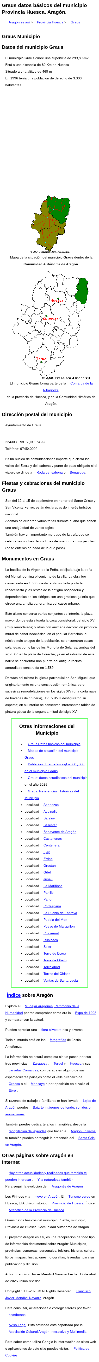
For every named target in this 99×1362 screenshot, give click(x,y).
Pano (47, 899)
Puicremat (51, 933)
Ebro (12, 1090)
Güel (47, 872)
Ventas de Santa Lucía (60, 980)
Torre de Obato (55, 960)
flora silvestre (51, 1030)
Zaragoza (40, 1063)
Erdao (48, 859)
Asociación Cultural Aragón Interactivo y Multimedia (48, 1332)
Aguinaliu (50, 811)
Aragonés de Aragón (67, 1186)
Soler (47, 947)
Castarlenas (52, 838)
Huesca (75, 1063)
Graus (75, 22)
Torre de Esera (54, 953)
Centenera (51, 845)
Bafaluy (49, 818)
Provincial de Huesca (68, 1203)
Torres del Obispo (56, 974)
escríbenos (17, 1315)
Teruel (58, 1063)
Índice (14, 995)
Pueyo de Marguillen (59, 926)
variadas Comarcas (23, 1070)
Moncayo (38, 1084)
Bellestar (50, 825)
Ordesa (14, 1084)
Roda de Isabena (50, 472)
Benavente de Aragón (59, 832)
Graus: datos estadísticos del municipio (57, 778)
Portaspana (52, 906)
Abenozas (51, 805)
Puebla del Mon (55, 920)
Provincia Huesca (50, 22)
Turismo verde (79, 1196)
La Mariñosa (52, 886)
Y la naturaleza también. (55, 1179)
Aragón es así (19, 22)
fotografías (58, 1040)
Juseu (48, 879)
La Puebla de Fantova (60, 913)
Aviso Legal (17, 1325)
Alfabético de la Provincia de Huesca (36, 1210)
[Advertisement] (49, 141)
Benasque (77, 472)
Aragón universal (83, 1131)
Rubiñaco (50, 940)
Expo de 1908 (85, 1013)
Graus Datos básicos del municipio (54, 744)
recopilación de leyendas (27, 1131)
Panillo (48, 892)
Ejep (46, 852)
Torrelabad (51, 967)
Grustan (49, 865)
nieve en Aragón (47, 1196)
